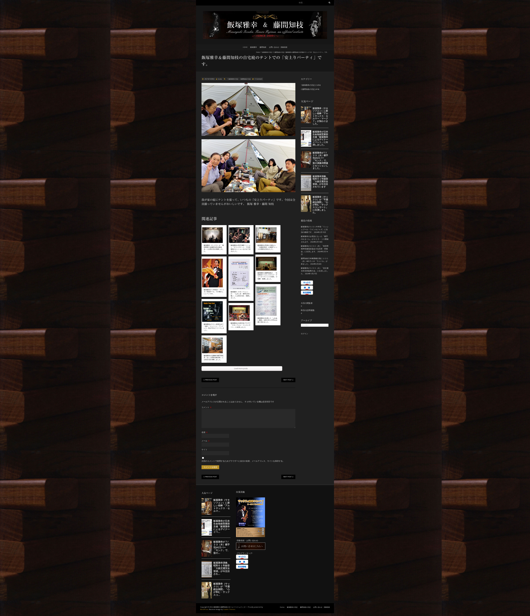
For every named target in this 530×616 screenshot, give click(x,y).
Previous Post (211, 380)
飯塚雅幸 (253, 47)
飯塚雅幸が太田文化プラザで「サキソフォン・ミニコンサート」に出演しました (240, 325)
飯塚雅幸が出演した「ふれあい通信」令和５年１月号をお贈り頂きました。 (267, 320)
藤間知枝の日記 (305, 607)
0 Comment (258, 79)
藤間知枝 (263, 47)
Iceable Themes (229, 609)
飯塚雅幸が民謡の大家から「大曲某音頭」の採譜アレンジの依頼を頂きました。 (267, 247)
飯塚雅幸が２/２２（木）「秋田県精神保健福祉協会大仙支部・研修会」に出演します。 (314, 249)
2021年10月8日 (209, 79)
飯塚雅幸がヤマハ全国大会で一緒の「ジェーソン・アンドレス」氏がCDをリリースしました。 (214, 327)
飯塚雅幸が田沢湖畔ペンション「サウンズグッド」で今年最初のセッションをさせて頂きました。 (240, 248)
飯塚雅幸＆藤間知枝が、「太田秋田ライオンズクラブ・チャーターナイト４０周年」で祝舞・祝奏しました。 (267, 276)
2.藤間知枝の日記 (278, 52)
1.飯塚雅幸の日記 (266, 52)
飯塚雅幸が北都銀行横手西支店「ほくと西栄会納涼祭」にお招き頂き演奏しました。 (213, 358)
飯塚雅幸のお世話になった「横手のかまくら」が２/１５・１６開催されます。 (314, 239)
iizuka (220, 79)
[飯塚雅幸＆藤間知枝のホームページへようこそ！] (265, 12)
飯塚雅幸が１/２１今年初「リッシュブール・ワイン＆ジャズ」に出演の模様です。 (314, 229)
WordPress (204, 609)
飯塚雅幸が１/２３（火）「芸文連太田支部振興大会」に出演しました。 (314, 271)
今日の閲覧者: (307, 303)
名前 (205, 432)
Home (245, 47)
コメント (207, 407)
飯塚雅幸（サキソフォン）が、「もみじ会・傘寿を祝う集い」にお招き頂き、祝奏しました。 (240, 295)
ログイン (304, 333)
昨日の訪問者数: (308, 310)
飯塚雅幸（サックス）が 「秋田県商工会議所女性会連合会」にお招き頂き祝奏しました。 (214, 248)
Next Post (287, 380)
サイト (204, 449)
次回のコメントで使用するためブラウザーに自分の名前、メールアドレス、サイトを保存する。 (243, 461)
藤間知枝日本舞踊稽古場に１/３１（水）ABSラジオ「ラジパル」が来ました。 (314, 261)
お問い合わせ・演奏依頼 (278, 47)
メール (206, 440)
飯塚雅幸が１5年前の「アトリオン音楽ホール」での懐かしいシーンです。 (214, 292)
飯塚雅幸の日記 (292, 607)
